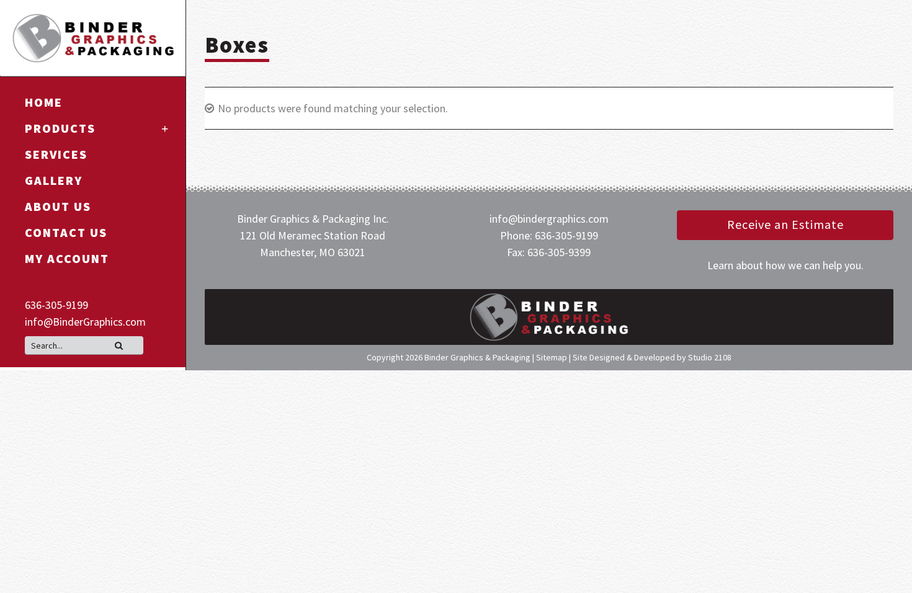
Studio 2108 (709, 357)
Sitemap (551, 357)
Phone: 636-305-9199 (549, 235)
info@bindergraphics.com (549, 219)
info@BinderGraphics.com (85, 321)
